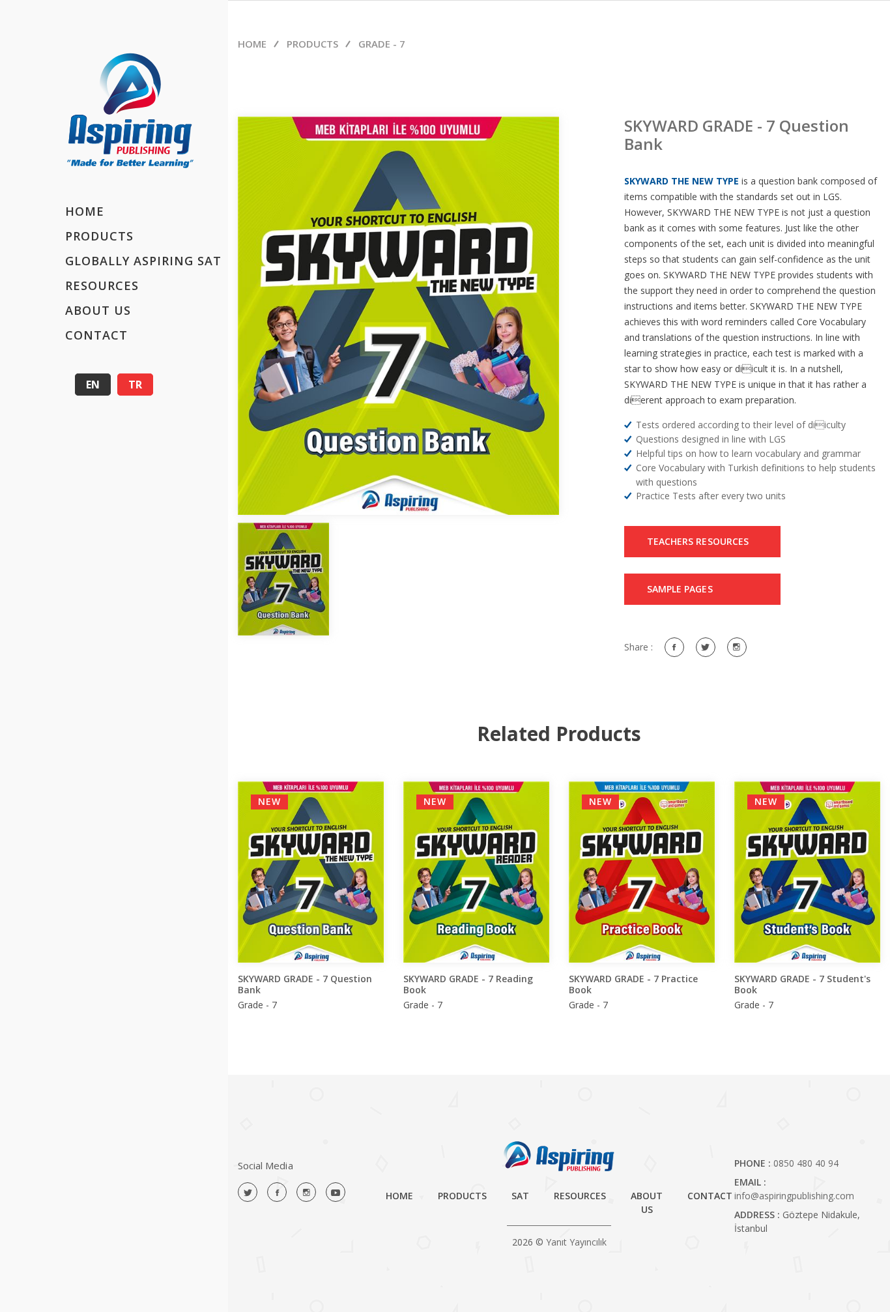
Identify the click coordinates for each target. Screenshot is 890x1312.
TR (135, 384)
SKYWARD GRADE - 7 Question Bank (305, 984)
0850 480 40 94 (806, 1163)
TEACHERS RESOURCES (698, 541)
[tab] (283, 579)
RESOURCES (102, 285)
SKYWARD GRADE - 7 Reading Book (468, 984)
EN (93, 384)
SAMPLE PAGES (680, 589)
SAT (520, 1195)
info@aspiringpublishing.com (794, 1195)
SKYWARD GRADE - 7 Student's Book (802, 984)
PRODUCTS (99, 236)
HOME (84, 211)
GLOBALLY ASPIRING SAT (143, 261)
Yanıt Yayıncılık (576, 1242)
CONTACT (96, 335)
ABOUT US (98, 310)
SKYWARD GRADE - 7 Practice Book (633, 984)
